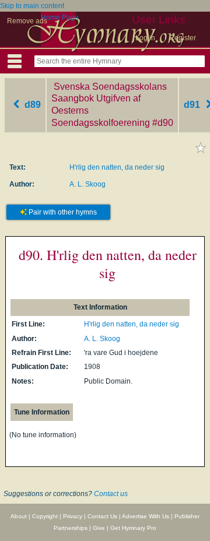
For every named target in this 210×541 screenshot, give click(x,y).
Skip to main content (32, 6)
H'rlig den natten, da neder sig (116, 167)
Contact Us (102, 516)
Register (182, 38)
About (18, 516)
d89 (31, 105)
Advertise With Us (145, 516)
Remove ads (27, 21)
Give (99, 528)
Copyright (45, 516)
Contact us (111, 494)
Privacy (72, 516)
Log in (145, 38)
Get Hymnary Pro (133, 528)
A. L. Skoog (87, 184)
